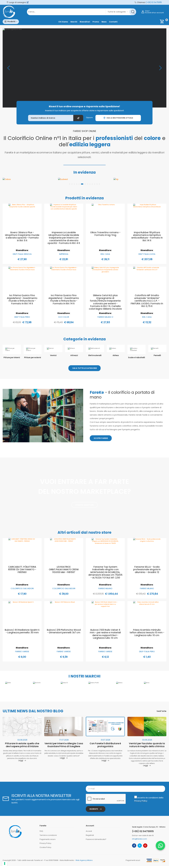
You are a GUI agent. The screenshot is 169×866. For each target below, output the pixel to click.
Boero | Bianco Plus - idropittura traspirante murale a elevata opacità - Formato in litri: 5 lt (22, 236)
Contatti (113, 21)
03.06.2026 (147, 740)
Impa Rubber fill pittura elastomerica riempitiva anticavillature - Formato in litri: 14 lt (147, 236)
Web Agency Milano (84, 860)
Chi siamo (63, 21)
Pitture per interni (12, 357)
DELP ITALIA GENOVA (22, 254)
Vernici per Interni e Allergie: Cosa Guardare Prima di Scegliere (63, 745)
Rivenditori (85, 21)
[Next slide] (160, 68)
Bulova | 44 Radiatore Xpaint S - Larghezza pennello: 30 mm (22, 631)
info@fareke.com (139, 839)
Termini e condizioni (48, 835)
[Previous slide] (8, 68)
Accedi (89, 831)
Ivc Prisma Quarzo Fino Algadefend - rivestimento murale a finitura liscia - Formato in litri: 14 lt (22, 299)
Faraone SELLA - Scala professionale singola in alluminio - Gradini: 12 (147, 569)
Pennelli (157, 355)
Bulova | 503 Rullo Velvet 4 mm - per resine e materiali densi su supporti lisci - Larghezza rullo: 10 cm (105, 634)
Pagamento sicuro (48, 839)
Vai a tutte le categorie (84, 368)
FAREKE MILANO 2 (105, 317)
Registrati (90, 835)
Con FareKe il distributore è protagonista (105, 745)
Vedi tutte (161, 711)
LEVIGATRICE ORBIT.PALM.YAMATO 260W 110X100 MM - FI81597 (64, 569)
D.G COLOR (63, 317)
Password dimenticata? (96, 839)
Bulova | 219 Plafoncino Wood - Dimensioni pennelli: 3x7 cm (64, 631)
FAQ (41, 831)
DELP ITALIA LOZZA (147, 254)
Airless (116, 355)
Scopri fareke (101, 438)
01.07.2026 (105, 740)
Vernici (53, 355)
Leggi (20, 761)
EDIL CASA (105, 254)
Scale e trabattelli (136, 357)
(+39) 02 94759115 (154, 2)
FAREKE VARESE (22, 651)
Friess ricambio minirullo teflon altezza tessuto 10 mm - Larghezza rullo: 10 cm (147, 632)
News (104, 21)
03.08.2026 (22, 740)
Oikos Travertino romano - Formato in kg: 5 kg (105, 234)
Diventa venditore (84, 505)
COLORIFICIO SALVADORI (22, 588)
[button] (11, 21)
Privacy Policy (140, 800)
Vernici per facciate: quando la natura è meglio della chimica (147, 745)
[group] (84, 68)
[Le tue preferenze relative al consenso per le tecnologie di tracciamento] (4, 863)
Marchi (74, 21)
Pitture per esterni (32, 357)
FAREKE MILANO (105, 588)
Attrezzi (74, 355)
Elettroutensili (94, 355)
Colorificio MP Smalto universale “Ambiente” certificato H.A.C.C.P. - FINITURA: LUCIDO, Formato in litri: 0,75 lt (147, 301)
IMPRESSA (63, 254)
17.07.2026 (64, 740)
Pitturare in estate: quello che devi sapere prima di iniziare (22, 745)
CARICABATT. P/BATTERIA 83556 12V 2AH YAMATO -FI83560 (22, 569)
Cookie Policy (45, 847)
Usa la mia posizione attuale (119, 118)
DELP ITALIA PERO (22, 317)
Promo (96, 21)
